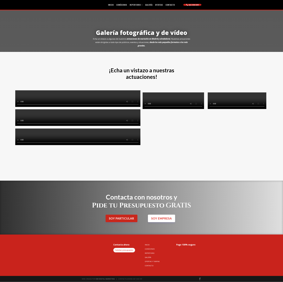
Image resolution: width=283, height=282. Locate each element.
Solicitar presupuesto (124, 250)
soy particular (121, 218)
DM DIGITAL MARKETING (105, 279)
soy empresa (161, 218)
